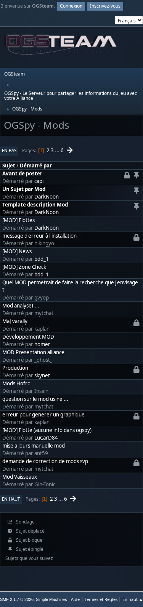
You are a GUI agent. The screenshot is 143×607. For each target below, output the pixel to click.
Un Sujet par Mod (23, 189)
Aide (75, 599)
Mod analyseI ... (20, 305)
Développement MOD (28, 336)
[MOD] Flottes (18, 220)
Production (15, 367)
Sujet (8, 165)
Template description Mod (35, 204)
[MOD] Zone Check (24, 266)
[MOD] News (17, 251)
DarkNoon (46, 196)
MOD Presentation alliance (33, 352)
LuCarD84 (46, 437)
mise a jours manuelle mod (33, 445)
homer (42, 344)
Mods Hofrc (16, 383)
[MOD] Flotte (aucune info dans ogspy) (47, 430)
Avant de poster (22, 173)
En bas (9, 150)
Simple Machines (51, 599)
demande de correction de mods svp (45, 461)
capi (38, 181)
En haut (11, 499)
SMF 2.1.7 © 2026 (17, 599)
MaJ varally (14, 321)
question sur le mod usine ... (35, 399)
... (58, 150)
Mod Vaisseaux (19, 476)
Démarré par (36, 165)
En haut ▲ (132, 599)
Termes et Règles (101, 599)
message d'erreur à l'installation (39, 235)
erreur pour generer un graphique (43, 414)
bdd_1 (41, 258)
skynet (42, 375)
